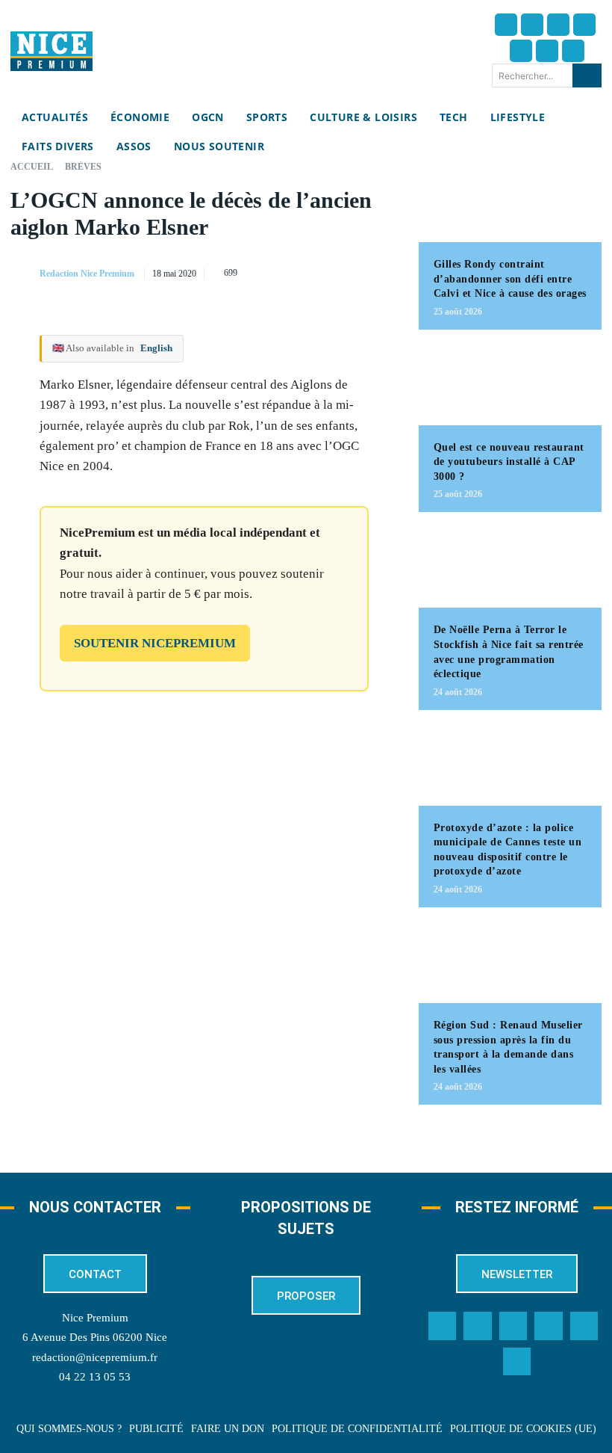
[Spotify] (584, 1326)
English (156, 348)
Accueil (31, 166)
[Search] (587, 75)
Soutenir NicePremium (155, 643)
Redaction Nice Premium (87, 273)
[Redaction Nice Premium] (23, 273)
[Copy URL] (245, 271)
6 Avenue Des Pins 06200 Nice (94, 1337)
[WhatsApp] (348, 271)
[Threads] (584, 24)
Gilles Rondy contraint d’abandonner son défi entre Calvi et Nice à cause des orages (510, 279)
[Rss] (517, 1362)
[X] (314, 271)
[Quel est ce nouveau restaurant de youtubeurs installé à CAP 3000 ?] (510, 385)
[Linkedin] (547, 51)
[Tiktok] (521, 51)
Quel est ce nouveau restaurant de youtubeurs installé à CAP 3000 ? (509, 462)
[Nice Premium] (51, 51)
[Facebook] (506, 24)
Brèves (83, 166)
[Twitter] (532, 24)
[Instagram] (558, 24)
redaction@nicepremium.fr (94, 1357)
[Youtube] (573, 51)
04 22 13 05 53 (95, 1377)
